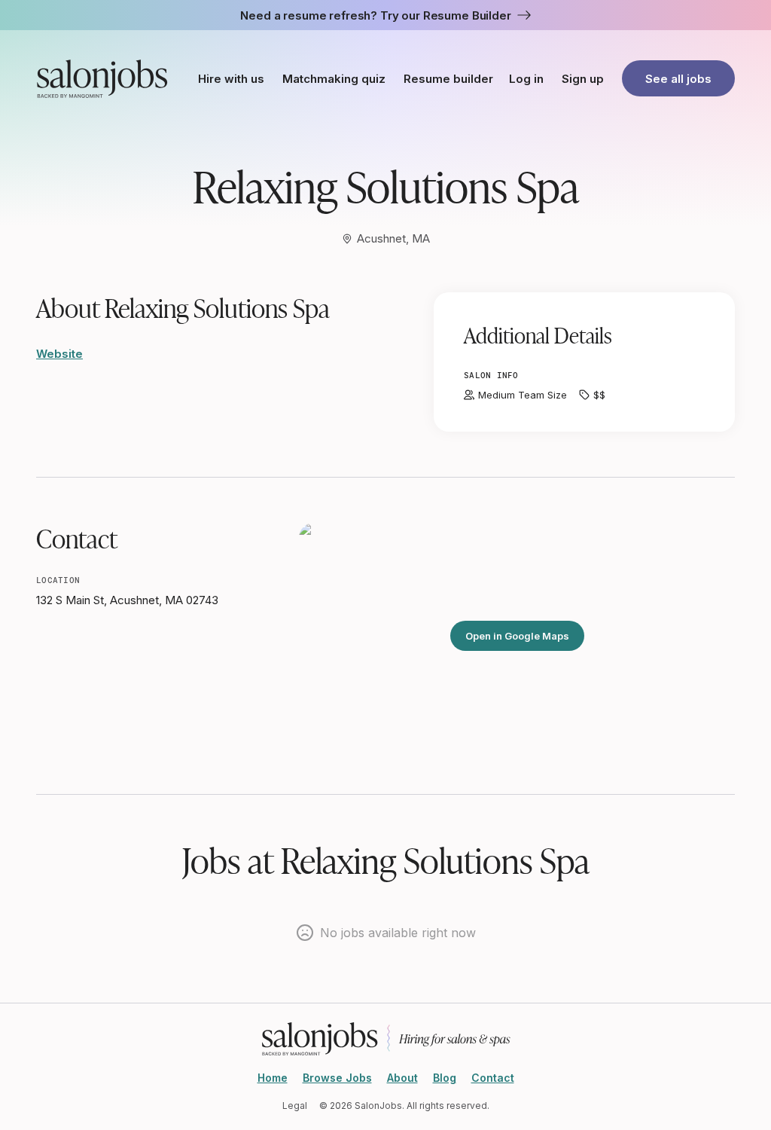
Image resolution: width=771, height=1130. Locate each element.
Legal (294, 1105)
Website (59, 354)
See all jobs (678, 79)
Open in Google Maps (517, 636)
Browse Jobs (337, 1077)
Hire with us (231, 79)
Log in (526, 79)
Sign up (583, 79)
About (402, 1077)
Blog (444, 1077)
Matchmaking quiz (334, 79)
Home (273, 1077)
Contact (492, 1077)
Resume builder (448, 79)
